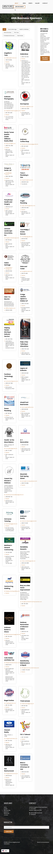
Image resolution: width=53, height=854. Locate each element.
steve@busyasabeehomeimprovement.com (32, 601)
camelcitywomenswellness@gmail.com (15, 494)
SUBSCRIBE (9, 831)
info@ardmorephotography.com (13, 110)
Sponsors (6, 812)
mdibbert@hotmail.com (11, 58)
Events (30, 3)
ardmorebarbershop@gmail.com (13, 634)
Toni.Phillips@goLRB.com (27, 236)
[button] (15, 10)
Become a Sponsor (45, 58)
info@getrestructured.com (12, 773)
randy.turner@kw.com (11, 143)
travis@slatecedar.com (27, 271)
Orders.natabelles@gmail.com (28, 561)
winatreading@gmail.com (11, 523)
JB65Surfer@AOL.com (10, 308)
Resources (6, 813)
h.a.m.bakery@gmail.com (11, 448)
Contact (45, 3)
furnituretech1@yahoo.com (12, 381)
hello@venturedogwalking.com (13, 591)
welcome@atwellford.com (28, 407)
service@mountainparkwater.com (29, 481)
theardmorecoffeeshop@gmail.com (30, 144)
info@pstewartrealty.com (11, 738)
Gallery (37, 3)
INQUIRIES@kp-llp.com (9, 173)
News (24, 3)
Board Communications (43, 842)
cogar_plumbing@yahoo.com (28, 205)
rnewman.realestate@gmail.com (29, 521)
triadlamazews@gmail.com (28, 703)
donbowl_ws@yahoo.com (27, 106)
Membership (7, 810)
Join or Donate (19, 6)
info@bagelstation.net (11, 703)
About (16, 3)
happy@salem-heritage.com (9, 268)
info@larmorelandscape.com (12, 238)
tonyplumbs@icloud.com (27, 180)
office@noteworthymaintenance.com (30, 668)
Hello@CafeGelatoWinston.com (13, 662)
